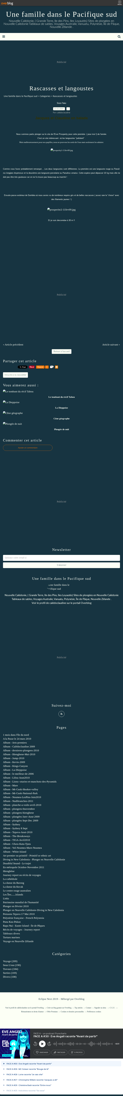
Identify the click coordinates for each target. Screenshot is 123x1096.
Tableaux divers (11, 933)
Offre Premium (52, 1012)
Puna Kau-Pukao (12, 921)
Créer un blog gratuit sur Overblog (59, 1008)
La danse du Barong (13, 882)
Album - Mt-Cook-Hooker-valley (20, 789)
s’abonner (43, 1052)
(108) (9, 976)
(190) (12, 965)
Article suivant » (111, 344)
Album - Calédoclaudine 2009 (19, 746)
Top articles (79, 1008)
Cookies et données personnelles (72, 1012)
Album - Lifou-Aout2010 (16, 777)
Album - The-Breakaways (16, 836)
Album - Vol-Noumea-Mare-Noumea (22, 847)
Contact (88, 1008)
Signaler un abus (100, 1008)
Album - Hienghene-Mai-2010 (19, 754)
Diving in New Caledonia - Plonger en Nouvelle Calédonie (34, 859)
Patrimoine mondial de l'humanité (21, 902)
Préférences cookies (94, 1012)
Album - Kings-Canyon (15, 766)
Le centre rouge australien (17, 890)
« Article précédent (13, 344)
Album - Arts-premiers (15, 742)
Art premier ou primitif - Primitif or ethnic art (27, 855)
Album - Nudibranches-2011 (18, 801)
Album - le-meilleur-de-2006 (18, 773)
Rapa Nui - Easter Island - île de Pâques (24, 925)
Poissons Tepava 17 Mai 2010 (19, 914)
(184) (10, 969)
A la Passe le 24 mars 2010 (17, 738)
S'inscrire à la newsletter (15, 375)
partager (61, 1052)
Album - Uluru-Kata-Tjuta (17, 844)
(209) (10, 961)
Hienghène (9, 871)
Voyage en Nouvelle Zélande (18, 941)
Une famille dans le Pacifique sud (61, 14)
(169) (10, 973)
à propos (78, 1052)
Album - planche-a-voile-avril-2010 (22, 805)
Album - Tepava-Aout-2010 (17, 832)
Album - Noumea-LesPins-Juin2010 (22, 797)
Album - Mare (10, 785)
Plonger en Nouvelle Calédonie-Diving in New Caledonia (33, 910)
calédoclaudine (58, 603)
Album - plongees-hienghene (18, 812)
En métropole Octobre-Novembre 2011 (23, 867)
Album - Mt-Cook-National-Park (20, 793)
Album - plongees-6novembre (19, 808)
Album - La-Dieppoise (15, 770)
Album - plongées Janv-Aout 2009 (21, 816)
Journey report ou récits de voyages (22, 875)
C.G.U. (112, 1008)
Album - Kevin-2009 (14, 762)
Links (6, 898)
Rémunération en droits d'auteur (32, 1012)
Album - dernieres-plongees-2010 (21, 750)
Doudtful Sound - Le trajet (17, 863)
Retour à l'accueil (62, 351)
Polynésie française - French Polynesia (23, 918)
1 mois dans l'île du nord (16, 734)
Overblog (79, 999)
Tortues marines (11, 937)
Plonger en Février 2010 (16, 906)
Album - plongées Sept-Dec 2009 (20, 820)
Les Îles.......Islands (13, 894)
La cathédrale (10, 879)
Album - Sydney (11, 824)
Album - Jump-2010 (13, 758)
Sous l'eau (61, 103)
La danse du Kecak (13, 886)
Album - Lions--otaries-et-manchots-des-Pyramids (30, 781)
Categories (45, 96)
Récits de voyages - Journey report (21, 929)
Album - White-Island (14, 851)
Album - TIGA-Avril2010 (16, 840)
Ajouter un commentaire (28, 448)
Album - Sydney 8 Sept (15, 828)
